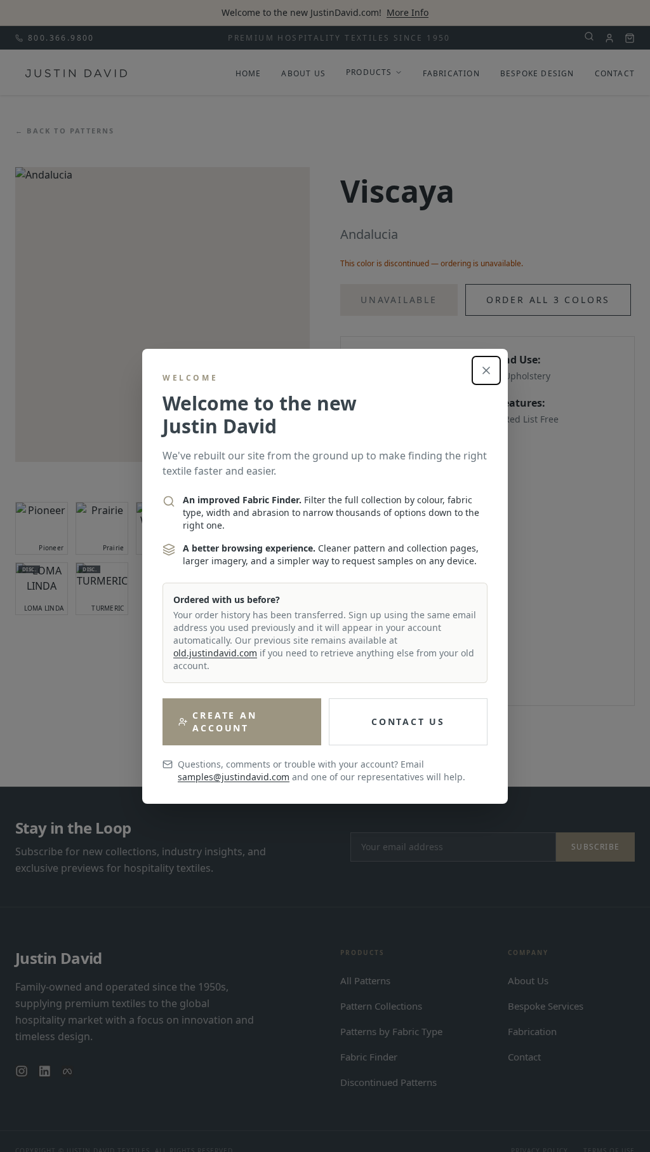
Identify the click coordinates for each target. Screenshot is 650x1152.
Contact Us (408, 721)
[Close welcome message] (486, 370)
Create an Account (224, 721)
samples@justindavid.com (233, 777)
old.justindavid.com (215, 653)
